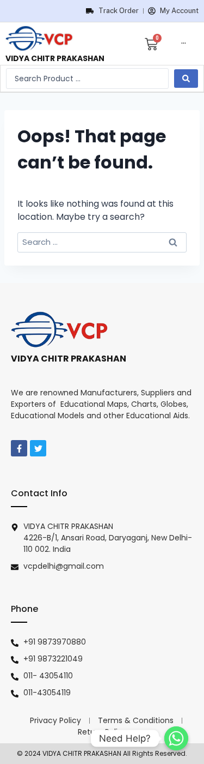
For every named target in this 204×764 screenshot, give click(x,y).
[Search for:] (102, 242)
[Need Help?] (176, 738)
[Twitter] (38, 448)
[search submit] (186, 78)
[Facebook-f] (19, 448)
